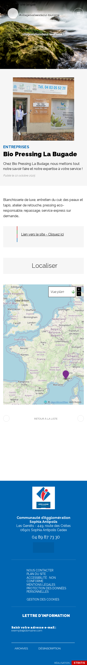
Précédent (6, 418)
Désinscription (49, 648)
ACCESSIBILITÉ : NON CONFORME (41, 579)
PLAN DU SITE (36, 574)
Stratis (79, 662)
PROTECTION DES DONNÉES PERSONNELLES (46, 590)
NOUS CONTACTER (40, 570)
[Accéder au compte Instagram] (69, 7)
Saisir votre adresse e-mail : (33, 629)
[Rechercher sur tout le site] (13, 13)
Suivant (80, 418)
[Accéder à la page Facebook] (62, 7)
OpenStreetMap (59, 402)
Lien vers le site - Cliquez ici (42, 234)
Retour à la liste (45, 418)
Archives (21, 648)
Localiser (44, 265)
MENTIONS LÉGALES (41, 584)
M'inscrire (70, 638)
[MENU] (78, 13)
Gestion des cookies (43, 599)
